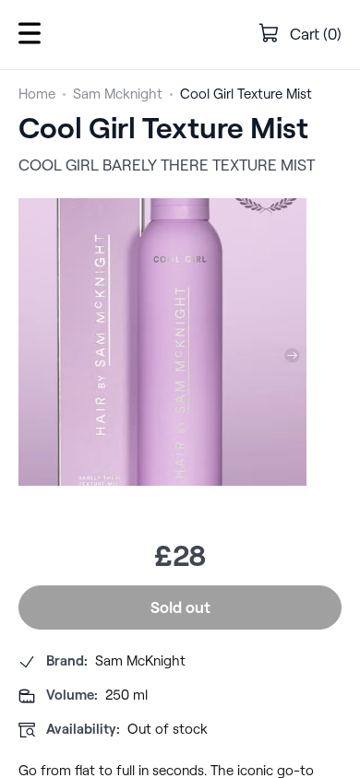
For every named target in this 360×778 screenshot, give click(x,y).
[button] (29, 34)
